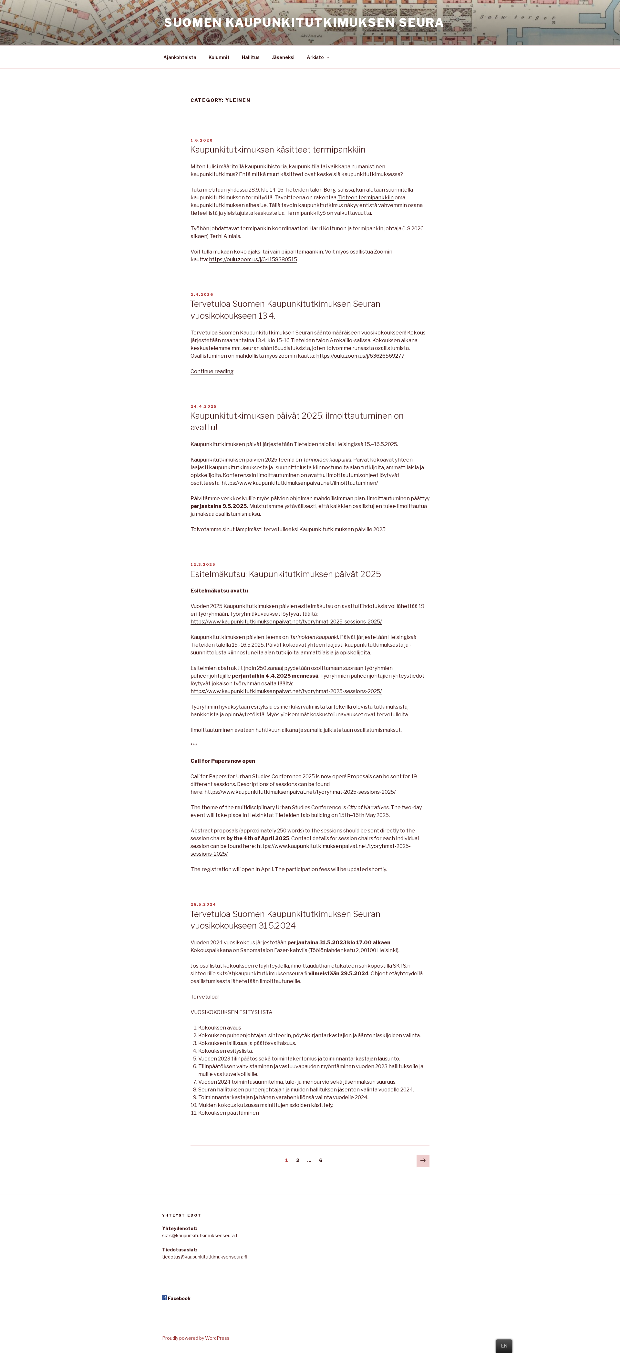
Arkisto (315, 57)
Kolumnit (219, 57)
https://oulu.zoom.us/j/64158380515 (253, 259)
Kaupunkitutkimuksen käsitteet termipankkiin (278, 149)
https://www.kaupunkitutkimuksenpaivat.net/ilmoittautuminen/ (300, 483)
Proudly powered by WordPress (196, 1338)
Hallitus (251, 57)
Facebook (179, 1298)
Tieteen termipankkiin (365, 197)
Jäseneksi (283, 57)
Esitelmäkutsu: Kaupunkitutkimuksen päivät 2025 (285, 574)
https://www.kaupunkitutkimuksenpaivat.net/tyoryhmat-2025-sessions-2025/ (286, 622)
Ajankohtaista (179, 57)
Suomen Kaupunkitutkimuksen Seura (304, 22)
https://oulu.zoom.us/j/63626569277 (360, 356)
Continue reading (212, 371)
